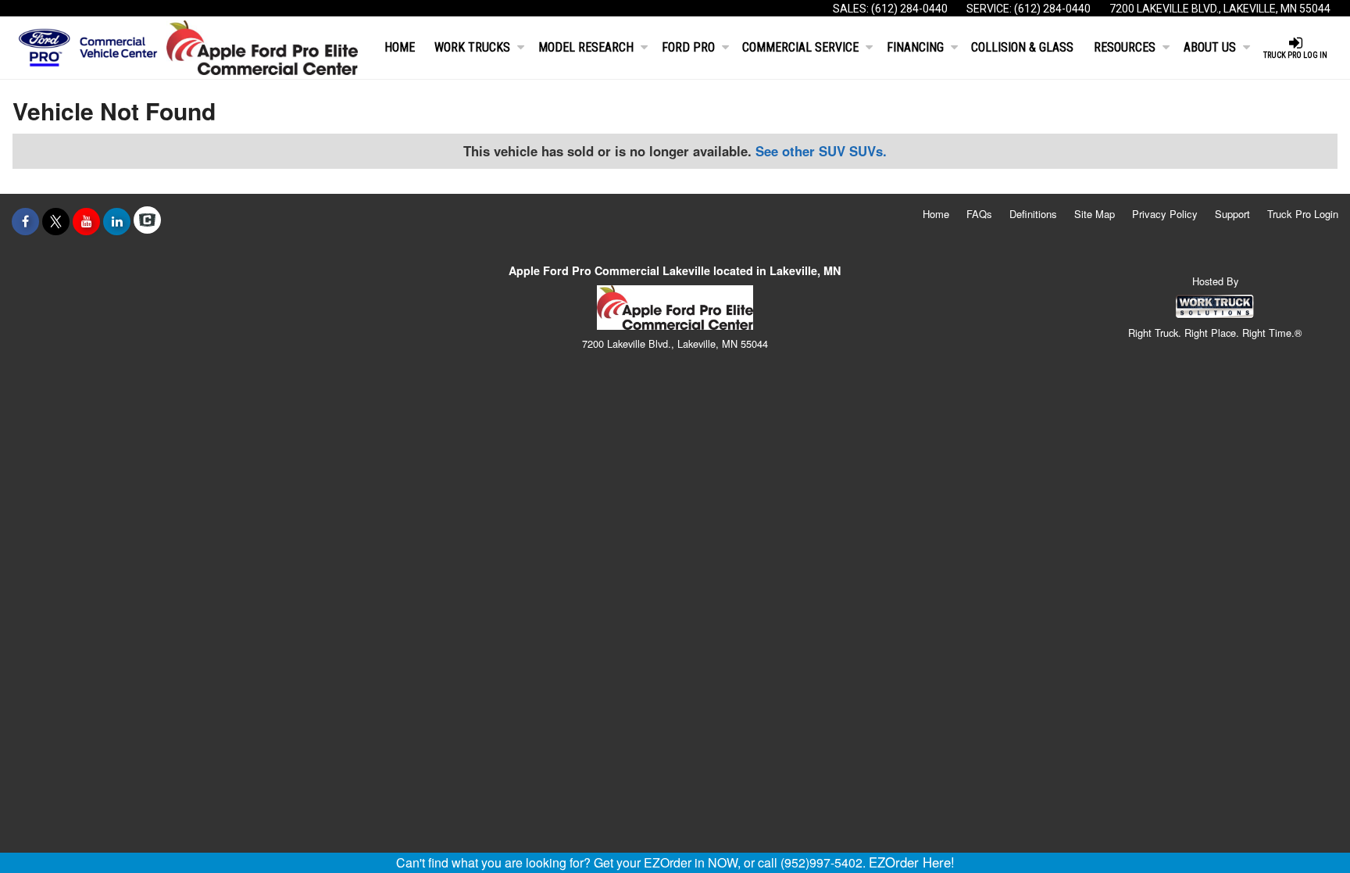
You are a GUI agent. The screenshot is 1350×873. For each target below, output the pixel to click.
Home (399, 47)
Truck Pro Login (1302, 213)
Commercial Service (800, 47)
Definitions (1033, 213)
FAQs (979, 213)
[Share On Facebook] (25, 221)
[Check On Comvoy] (147, 221)
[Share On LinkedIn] (116, 221)
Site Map (1094, 213)
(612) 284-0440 (909, 8)
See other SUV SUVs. (821, 150)
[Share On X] (56, 221)
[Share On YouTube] (86, 221)
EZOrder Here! (912, 862)
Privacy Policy (1165, 213)
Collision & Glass (1022, 47)
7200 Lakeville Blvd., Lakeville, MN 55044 (1219, 8)
